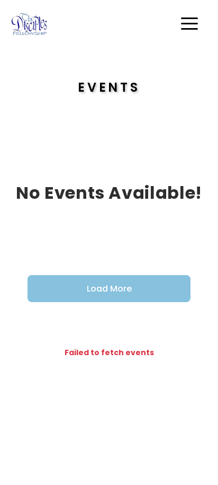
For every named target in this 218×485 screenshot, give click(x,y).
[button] (189, 23)
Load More (109, 289)
